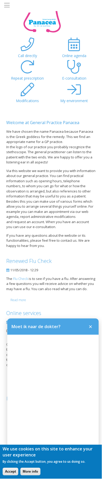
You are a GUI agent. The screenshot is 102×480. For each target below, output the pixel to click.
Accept (10, 471)
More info (30, 471)
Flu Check (20, 278)
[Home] (30, 22)
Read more (18, 300)
